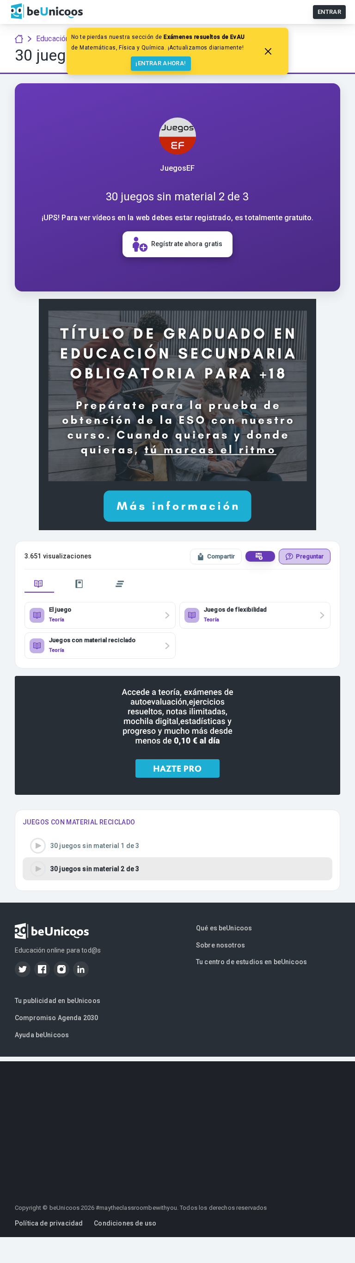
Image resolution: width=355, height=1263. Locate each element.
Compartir (221, 556)
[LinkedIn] (81, 969)
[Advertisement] (177, 1126)
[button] (177, 845)
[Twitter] (23, 969)
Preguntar (310, 556)
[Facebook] (42, 969)
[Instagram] (61, 969)
